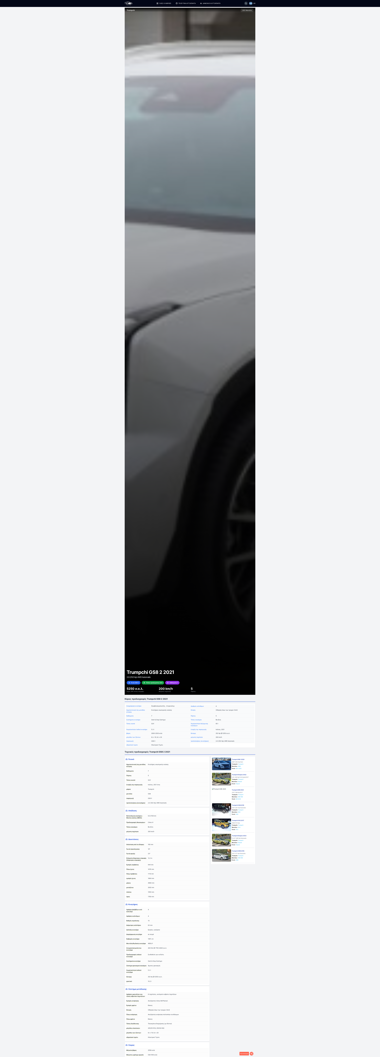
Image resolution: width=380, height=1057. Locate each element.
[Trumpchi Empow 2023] (221, 840)
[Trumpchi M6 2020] (221, 794)
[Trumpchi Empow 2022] (221, 779)
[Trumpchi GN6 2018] (221, 855)
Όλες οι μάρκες (165, 3)
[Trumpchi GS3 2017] (221, 825)
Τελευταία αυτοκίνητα (187, 3)
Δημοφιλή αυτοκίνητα (211, 3)
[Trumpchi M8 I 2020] (221, 764)
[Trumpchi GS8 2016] (221, 809)
